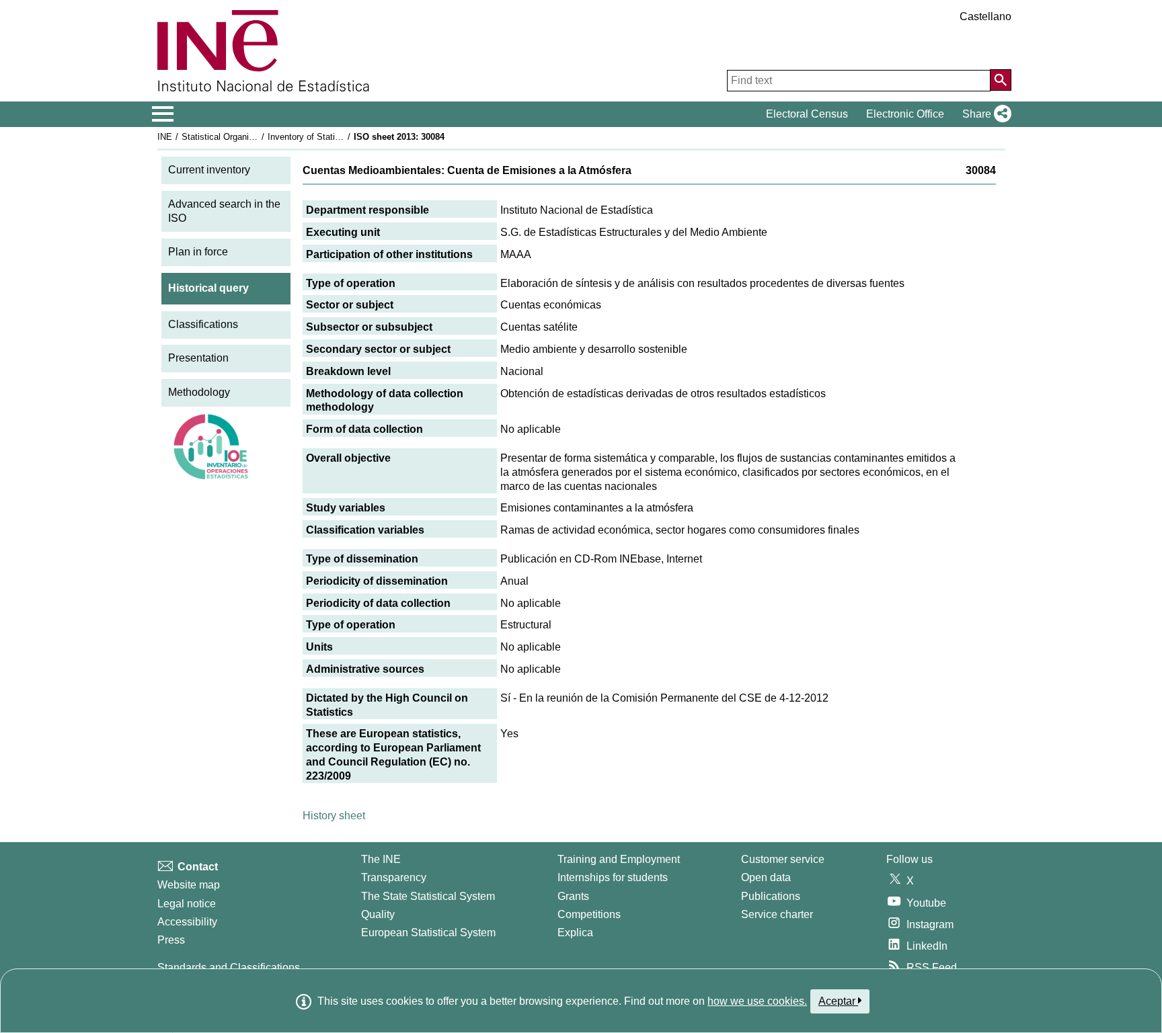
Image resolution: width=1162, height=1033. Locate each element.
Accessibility (187, 921)
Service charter (777, 914)
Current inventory (209, 169)
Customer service (782, 859)
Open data (766, 877)
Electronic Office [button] (905, 114)
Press (171, 940)
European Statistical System (428, 932)
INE (164, 137)
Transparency (393, 877)
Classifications (203, 324)
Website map (188, 885)
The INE (381, 859)
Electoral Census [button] (807, 114)
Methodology (199, 392)
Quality (378, 914)
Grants (573, 896)
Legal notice (186, 903)
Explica (575, 932)
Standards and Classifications (228, 967)
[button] (984, 114)
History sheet (334, 815)
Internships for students (612, 877)
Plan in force (198, 251)
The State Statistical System (428, 896)
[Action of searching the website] (1000, 80)
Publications (770, 896)
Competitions (589, 914)
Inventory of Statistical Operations (334, 137)
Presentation (198, 358)
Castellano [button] (985, 16)
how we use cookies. (757, 1001)
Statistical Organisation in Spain (244, 137)
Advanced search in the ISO (224, 211)
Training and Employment (618, 859)
